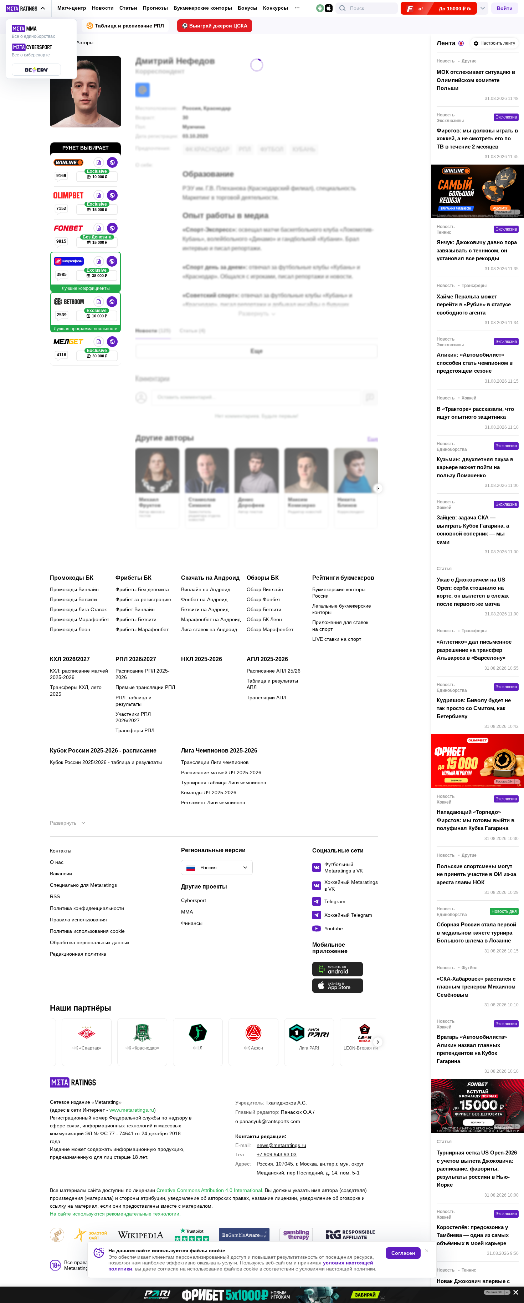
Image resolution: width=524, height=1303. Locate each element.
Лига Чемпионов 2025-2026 (219, 751)
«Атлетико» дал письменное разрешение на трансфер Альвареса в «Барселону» (474, 650)
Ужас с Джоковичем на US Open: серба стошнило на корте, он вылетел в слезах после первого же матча (473, 592)
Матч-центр (71, 8)
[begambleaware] (244, 1235)
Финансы (191, 923)
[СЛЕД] (377, 488)
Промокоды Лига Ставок (78, 609)
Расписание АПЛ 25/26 (273, 671)
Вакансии (61, 873)
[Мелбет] (69, 341)
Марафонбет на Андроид (211, 619)
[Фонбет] (69, 228)
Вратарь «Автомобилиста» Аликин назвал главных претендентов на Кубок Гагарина (472, 1049)
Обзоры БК (263, 578)
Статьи (128, 8)
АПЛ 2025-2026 (267, 659)
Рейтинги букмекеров (343, 578)
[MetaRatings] (73, 1082)
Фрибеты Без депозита (142, 589)
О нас (56, 862)
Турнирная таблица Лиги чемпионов (223, 782)
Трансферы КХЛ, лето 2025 (76, 690)
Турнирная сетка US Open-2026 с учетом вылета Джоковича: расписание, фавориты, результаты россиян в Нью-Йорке (477, 1168)
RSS (55, 896)
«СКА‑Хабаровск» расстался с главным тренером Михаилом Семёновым (476, 987)
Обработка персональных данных (89, 942)
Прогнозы (155, 8)
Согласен (403, 1253)
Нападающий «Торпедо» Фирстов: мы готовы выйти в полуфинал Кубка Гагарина (475, 820)
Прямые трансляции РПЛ (145, 687)
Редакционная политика (78, 954)
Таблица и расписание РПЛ (129, 26)
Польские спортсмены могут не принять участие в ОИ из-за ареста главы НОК (476, 874)
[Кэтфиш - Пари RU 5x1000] (262, 1295)
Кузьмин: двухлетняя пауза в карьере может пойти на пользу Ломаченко (475, 467)
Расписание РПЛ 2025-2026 (142, 674)
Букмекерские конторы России (338, 593)
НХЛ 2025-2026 (201, 659)
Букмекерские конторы (203, 8)
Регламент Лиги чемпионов (213, 802)
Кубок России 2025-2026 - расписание (103, 751)
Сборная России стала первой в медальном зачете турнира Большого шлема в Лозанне (476, 932)
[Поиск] (342, 8)
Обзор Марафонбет (270, 629)
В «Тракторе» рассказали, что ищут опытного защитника (475, 413)
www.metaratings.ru (131, 1110)
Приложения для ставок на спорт (340, 625)
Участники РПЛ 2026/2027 (133, 717)
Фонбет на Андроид (204, 599)
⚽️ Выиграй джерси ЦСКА (214, 26)
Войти (505, 8)
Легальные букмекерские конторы (341, 609)
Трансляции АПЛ (266, 697)
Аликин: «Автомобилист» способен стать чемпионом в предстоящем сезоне (475, 363)
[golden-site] (90, 1235)
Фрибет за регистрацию (143, 599)
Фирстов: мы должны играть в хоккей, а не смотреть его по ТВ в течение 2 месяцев (477, 138)
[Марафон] (69, 261)
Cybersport (193, 900)
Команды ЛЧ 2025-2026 (208, 792)
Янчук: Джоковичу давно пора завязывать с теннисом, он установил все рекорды (477, 250)
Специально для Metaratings (83, 885)
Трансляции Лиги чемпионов (214, 762)
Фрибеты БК (133, 578)
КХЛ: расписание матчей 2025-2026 (79, 674)
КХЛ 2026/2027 (70, 659)
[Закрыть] (513, 1294)
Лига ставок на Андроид (209, 629)
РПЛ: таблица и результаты (133, 701)
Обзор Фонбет (263, 599)
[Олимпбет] (69, 195)
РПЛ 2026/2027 (135, 659)
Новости (103, 8)
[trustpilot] (192, 1235)
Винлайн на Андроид (205, 589)
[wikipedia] (141, 1235)
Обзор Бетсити (264, 609)
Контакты (60, 851)
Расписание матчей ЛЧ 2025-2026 (221, 772)
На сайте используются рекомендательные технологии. (115, 1214)
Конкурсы (275, 8)
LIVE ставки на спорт (336, 639)
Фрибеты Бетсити (135, 619)
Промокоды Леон (70, 629)
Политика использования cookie (87, 931)
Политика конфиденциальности (87, 908)
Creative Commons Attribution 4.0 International (209, 1190)
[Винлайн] (69, 162)
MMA (187, 912)
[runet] (57, 1235)
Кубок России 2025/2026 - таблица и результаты (106, 762)
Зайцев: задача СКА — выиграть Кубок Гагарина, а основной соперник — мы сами (473, 529)
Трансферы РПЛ (134, 730)
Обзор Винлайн (265, 589)
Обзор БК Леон (264, 619)
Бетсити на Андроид (204, 609)
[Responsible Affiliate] (350, 1235)
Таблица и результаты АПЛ (272, 684)
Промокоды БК (71, 578)
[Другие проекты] (26, 8)
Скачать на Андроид (210, 578)
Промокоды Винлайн (74, 589)
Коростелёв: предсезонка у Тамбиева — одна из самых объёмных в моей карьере (473, 1235)
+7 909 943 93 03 (277, 1154)
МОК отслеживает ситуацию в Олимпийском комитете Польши (476, 80)
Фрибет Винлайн (135, 609)
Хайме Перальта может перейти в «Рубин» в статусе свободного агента (474, 304)
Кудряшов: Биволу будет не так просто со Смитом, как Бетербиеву (474, 708)
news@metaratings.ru (281, 1145)
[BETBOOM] (69, 301)
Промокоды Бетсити (73, 599)
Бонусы (247, 8)
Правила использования (78, 919)
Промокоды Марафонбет (79, 619)
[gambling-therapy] (296, 1235)
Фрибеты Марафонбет (142, 629)
